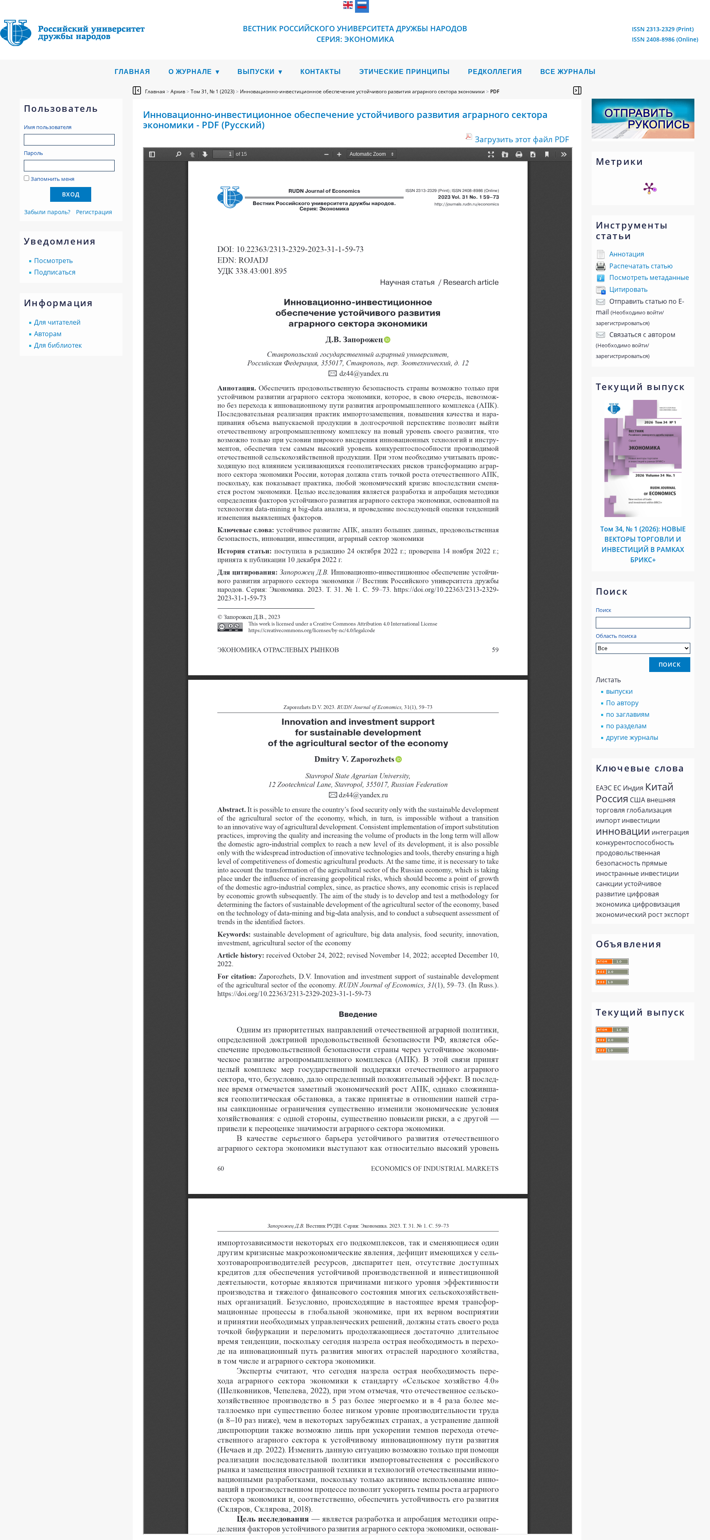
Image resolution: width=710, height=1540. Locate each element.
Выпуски (256, 71)
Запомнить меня (52, 178)
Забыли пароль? (47, 212)
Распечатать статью (641, 265)
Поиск (603, 610)
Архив (178, 91)
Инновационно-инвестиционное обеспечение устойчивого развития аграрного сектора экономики (362, 91)
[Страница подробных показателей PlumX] (649, 188)
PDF (494, 91)
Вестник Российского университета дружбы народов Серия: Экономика (355, 33)
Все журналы (568, 71)
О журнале (190, 71)
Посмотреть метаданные (649, 277)
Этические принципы (404, 71)
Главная (132, 71)
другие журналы (632, 737)
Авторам (48, 333)
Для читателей (57, 322)
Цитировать (628, 289)
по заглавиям (628, 714)
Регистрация (94, 212)
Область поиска (616, 636)
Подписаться (55, 272)
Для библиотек (58, 345)
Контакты (320, 71)
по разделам (626, 725)
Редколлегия (495, 71)
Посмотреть (53, 260)
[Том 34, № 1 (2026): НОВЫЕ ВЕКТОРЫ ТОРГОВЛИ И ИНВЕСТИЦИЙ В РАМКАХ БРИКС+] (643, 514)
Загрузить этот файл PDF (522, 139)
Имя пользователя (47, 127)
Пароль (33, 153)
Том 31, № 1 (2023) (213, 91)
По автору (622, 702)
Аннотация (626, 254)
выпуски (619, 691)
